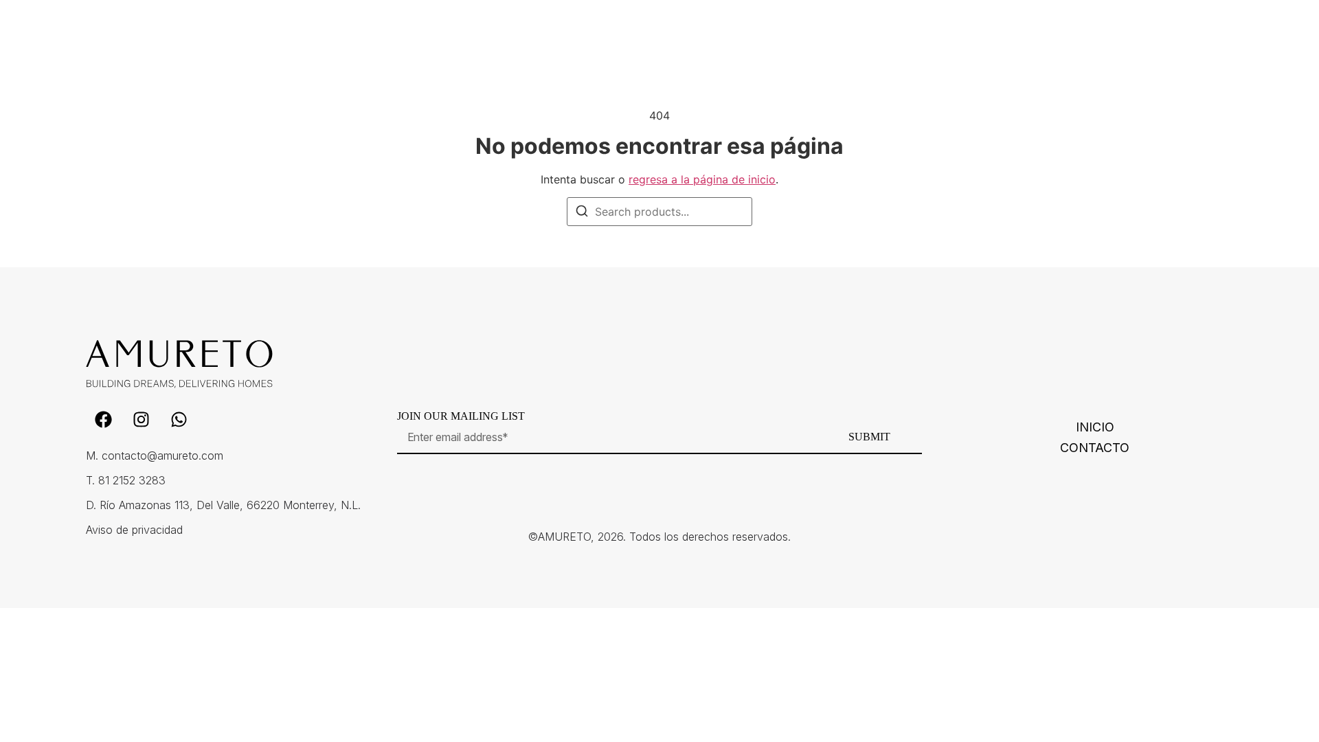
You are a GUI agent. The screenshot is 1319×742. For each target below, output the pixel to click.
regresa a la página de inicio (702, 179)
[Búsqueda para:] (659, 211)
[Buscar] (582, 213)
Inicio (1095, 427)
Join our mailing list (461, 416)
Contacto (1094, 448)
